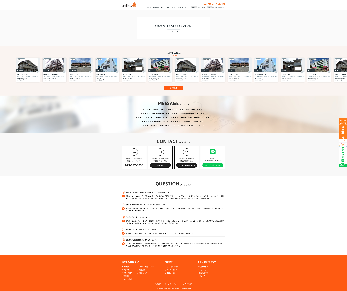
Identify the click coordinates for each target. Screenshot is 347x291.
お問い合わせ (182, 7)
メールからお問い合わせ (186, 165)
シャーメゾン (203, 270)
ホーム (149, 7)
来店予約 (160, 165)
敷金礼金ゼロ (203, 273)
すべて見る (173, 88)
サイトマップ (187, 284)
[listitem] (134, 70)
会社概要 (156, 7)
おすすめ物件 (127, 279)
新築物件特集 (203, 267)
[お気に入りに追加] (37, 71)
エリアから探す (172, 270)
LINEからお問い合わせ (213, 165)
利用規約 (158, 284)
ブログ (173, 7)
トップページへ (173, 31)
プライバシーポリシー (172, 284)
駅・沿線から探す (172, 267)
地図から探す (171, 273)
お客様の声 (127, 270)
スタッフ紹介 (165, 7)
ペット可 (202, 276)
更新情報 (126, 276)
